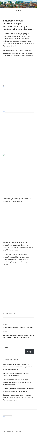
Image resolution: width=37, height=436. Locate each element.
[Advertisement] (18, 72)
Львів (13, 313)
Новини (8, 313)
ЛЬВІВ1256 (9, 3)
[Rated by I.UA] (7, 416)
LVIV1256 (21, 18)
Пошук (5, 347)
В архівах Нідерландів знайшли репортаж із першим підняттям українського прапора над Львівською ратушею (18, 397)
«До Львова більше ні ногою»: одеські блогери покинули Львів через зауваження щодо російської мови (17, 366)
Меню (20, 11)
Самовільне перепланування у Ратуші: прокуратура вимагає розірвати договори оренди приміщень (17, 382)
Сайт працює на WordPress (12, 431)
